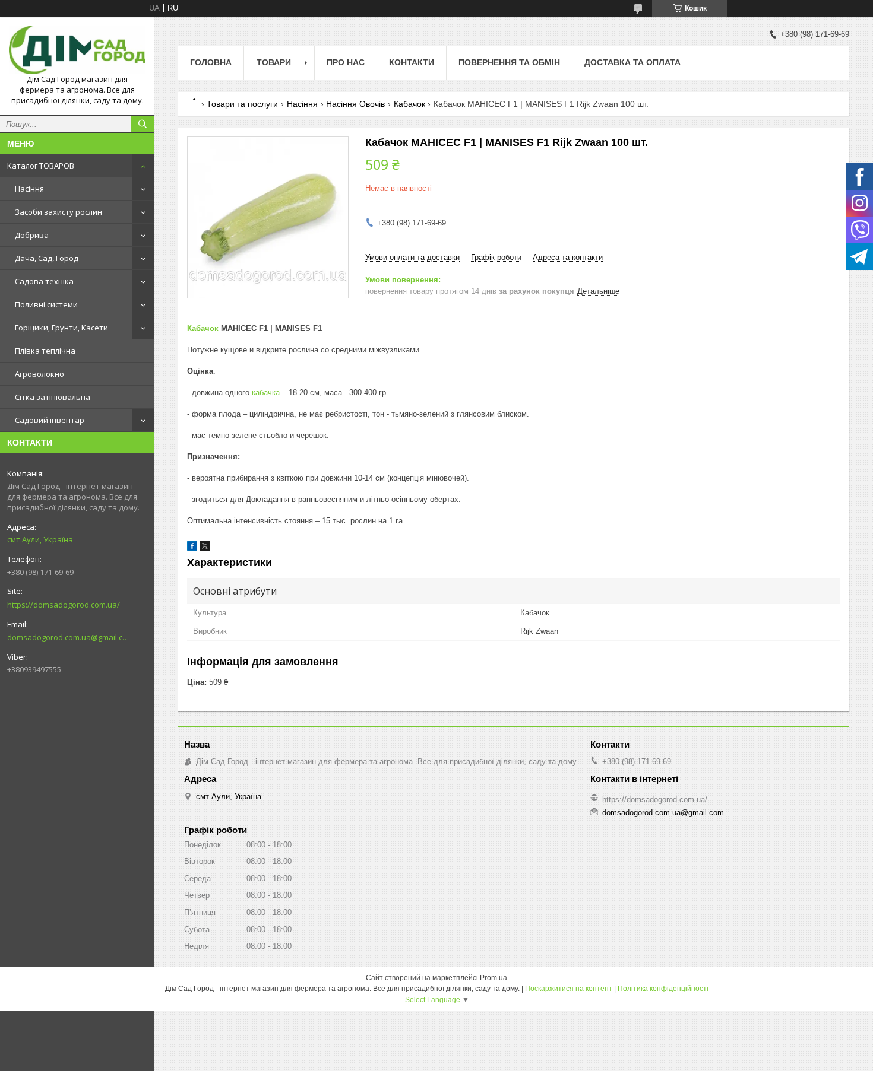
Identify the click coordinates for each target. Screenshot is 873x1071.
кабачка (266, 392)
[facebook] (192, 548)
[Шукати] (142, 124)
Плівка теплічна (45, 350)
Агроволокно (39, 373)
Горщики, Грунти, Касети (61, 327)
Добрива (32, 235)
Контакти (411, 62)
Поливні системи (46, 304)
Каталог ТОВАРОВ (40, 165)
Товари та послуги (242, 104)
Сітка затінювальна (52, 397)
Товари (274, 62)
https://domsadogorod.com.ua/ (63, 604)
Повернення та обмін (509, 62)
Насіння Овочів (355, 104)
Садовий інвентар (49, 420)
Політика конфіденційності (663, 988)
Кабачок (409, 104)
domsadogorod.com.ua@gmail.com (68, 637)
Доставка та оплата (632, 62)
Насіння (29, 188)
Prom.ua (493, 978)
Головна (211, 62)
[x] (205, 548)
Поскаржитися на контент (568, 988)
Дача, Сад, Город (46, 258)
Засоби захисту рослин (58, 211)
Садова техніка (44, 281)
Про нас (346, 62)
